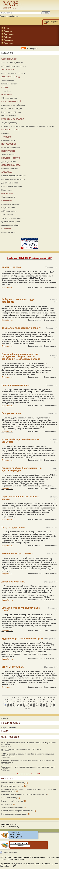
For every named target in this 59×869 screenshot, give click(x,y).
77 (37, 706)
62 (41, 704)
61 (37, 704)
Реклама (8, 31)
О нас (6, 28)
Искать (46, 13)
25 (24, 699)
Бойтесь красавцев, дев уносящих (14, 814)
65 (51, 704)
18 (54, 697)
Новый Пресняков (8, 232)
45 (37, 702)
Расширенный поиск (9, 16)
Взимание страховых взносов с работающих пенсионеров (24, 794)
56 (21, 704)
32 (47, 699)
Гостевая (8, 40)
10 (28, 697)
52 (8, 704)
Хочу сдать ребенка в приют (12, 807)
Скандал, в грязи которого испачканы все (17, 811)
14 (41, 697)
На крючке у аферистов (10, 148)
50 (54, 702)
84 (29, 709)
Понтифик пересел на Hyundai (13, 179)
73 (24, 706)
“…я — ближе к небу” (9, 798)
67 (4, 706)
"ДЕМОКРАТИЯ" (9, 59)
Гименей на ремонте (9, 84)
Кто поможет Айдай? (13, 667)
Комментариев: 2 (50, 431)
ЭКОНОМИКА (7, 70)
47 (44, 702)
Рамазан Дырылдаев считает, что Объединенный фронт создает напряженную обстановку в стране (21, 356)
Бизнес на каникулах (9, 169)
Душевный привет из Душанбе (13, 105)
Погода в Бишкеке (8, 727)
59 (31, 704)
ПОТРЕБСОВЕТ (8, 144)
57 (24, 704)
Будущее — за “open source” (12, 801)
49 (51, 702)
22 (14, 699)
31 (44, 699)
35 (4, 702)
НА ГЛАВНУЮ (7, 53)
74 (27, 706)
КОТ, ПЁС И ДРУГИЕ (10, 158)
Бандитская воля (8, 208)
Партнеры (9, 34)
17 (51, 697)
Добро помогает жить (13, 582)
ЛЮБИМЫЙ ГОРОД (10, 77)
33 (51, 699)
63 (44, 704)
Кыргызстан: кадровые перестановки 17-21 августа (21, 749)
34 (54, 699)
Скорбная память (8, 140)
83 (26, 709)
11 (31, 697)
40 (21, 702)
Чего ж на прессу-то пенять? (17, 553)
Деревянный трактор (9, 183)
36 (8, 702)
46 (41, 702)
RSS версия (32, 48)
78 (41, 706)
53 (11, 704)
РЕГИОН (5, 87)
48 (47, 702)
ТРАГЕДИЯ (6, 137)
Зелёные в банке (8, 155)
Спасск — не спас (11, 267)
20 (8, 699)
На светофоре (7, 190)
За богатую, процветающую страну (21, 328)
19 (4, 699)
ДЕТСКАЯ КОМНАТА (11, 165)
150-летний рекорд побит (11, 218)
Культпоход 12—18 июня (11, 112)
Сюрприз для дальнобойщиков (13, 176)
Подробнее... (7, 287)
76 (34, 706)
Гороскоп (8, 43)
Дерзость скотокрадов (10, 204)
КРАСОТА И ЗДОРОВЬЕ (12, 119)
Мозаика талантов (8, 116)
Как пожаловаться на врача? (12, 783)
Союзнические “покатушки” (12, 186)
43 (31, 702)
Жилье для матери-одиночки (12, 786)
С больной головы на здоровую (13, 66)
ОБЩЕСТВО (7, 193)
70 (14, 706)
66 (54, 704)
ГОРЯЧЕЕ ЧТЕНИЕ (10, 130)
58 (27, 704)
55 (18, 704)
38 (14, 702)
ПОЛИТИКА (6, 94)
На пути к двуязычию (13, 527)
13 (38, 697)
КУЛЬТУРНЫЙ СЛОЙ (11, 101)
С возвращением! (8, 197)
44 (34, 702)
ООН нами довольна (9, 98)
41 (24, 702)
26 (27, 699)
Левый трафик (7, 215)
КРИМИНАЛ (6, 200)
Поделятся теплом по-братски (13, 73)
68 (8, 706)
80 (47, 706)
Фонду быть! (6, 91)
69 (11, 706)
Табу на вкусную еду (9, 123)
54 (14, 704)
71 (18, 706)
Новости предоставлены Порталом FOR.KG (29, 774)
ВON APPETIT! (8, 151)
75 (31, 706)
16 (48, 697)
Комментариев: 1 (50, 600)
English (4, 718)
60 (34, 704)
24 (21, 699)
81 (51, 706)
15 (44, 697)
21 (11, 699)
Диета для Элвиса (8, 162)
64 (47, 704)
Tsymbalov (17, 864)
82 (54, 706)
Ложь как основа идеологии (12, 63)
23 (18, 699)
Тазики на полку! (7, 80)
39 (18, 702)
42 (27, 702)
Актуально (5, 133)
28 (34, 699)
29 (37, 699)
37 (11, 702)
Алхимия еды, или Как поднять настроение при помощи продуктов (27, 126)
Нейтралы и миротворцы (16, 385)
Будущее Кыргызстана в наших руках (22, 638)
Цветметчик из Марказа (10, 222)
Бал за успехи (6, 804)
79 (44, 706)
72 (21, 706)
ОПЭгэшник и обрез (9, 211)
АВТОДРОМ (6, 172)
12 (34, 697)
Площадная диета (11, 413)
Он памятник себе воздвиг (11, 109)
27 (31, 699)
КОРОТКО (6, 229)
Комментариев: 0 (50, 287)
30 (41, 699)
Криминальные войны (10, 225)
